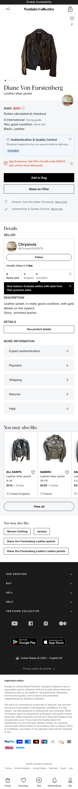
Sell (9, 592)
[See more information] (71, 163)
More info (40, 124)
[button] (70, 9)
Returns (14, 394)
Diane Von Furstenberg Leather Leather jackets (36, 551)
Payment (15, 365)
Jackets (42, 532)
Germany (53, 768)
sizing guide (33, 120)
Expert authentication (24, 351)
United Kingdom (22, 768)
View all (39, 506)
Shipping (15, 379)
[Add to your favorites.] (33, 472)
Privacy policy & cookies (37, 668)
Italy (71, 768)
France (8, 768)
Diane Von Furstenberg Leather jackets (31, 541)
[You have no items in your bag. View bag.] (70, 9)
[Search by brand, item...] (8, 9)
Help (12, 408)
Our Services (16, 574)
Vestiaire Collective (22, 611)
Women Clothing (17, 532)
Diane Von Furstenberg (33, 88)
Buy (9, 583)
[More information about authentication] (70, 139)
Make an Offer (39, 189)
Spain (63, 768)
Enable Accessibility (39, 2)
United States (39, 768)
